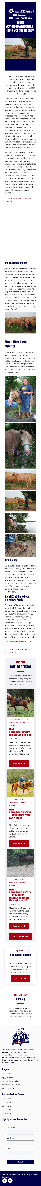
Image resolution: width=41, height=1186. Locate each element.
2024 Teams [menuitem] (7, 1106)
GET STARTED (20, 978)
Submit (20, 1162)
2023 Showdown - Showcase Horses (18, 722)
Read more (18, 763)
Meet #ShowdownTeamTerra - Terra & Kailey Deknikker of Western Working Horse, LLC (20, 895)
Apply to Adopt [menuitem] (7, 1077)
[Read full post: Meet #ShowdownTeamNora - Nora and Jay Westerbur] (20, 703)
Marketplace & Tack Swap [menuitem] (12, 1085)
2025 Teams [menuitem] (7, 1102)
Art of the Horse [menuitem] (8, 1088)
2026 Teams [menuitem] (7, 1074)
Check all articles (20, 936)
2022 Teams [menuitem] (7, 1113)
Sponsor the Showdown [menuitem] (11, 1081)
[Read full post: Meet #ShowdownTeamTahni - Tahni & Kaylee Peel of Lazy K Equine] (20, 783)
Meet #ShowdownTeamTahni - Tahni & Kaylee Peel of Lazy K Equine (20, 813)
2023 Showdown (16, 719)
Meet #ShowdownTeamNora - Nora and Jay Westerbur (20, 732)
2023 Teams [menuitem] (7, 1110)
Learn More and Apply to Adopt (18, 641)
